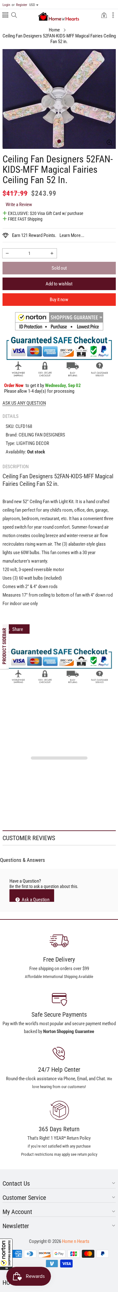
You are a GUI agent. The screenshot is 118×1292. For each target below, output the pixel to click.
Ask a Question (35, 899)
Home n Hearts (75, 1241)
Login (6, 5)
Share (17, 629)
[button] (6, 1254)
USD (32, 5)
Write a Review (19, 204)
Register (19, 5)
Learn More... (71, 235)
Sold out (59, 268)
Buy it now (59, 299)
